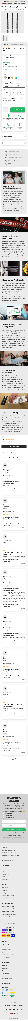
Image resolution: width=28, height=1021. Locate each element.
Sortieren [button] (4, 453)
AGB (2, 971)
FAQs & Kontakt (5, 944)
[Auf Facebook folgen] (6, 1009)
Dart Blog (3, 877)
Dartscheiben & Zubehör (7, 895)
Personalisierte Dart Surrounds (9, 917)
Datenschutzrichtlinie (17, 837)
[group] (14, 440)
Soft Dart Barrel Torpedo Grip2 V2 (20, 9)
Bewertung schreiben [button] (14, 446)
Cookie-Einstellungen (6, 978)
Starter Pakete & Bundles (7, 898)
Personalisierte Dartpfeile (7, 906)
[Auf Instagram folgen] (10, 1009)
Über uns (3, 869)
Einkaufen (3, 9)
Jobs (2, 871)
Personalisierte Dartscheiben (8, 914)
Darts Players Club (6, 949)
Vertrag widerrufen (6, 957)
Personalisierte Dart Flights (8, 909)
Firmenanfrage (5, 947)
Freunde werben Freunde (7, 955)
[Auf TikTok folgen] (18, 1009)
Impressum (4, 965)
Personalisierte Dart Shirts (7, 911)
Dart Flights (4, 893)
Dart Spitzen (4, 887)
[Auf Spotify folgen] (22, 1009)
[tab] (15, 458)
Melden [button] (5, 489)
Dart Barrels (7, 9)
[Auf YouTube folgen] (14, 1009)
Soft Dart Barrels (12, 9)
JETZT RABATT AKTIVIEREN (14, 830)
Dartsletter (3, 952)
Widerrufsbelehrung (6, 973)
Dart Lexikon (4, 879)
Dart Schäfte (4, 890)
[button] (14, 47)
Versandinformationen (6, 976)
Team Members (5, 874)
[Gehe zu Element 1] (4, 38)
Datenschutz (4, 968)
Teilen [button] (9, 489)
